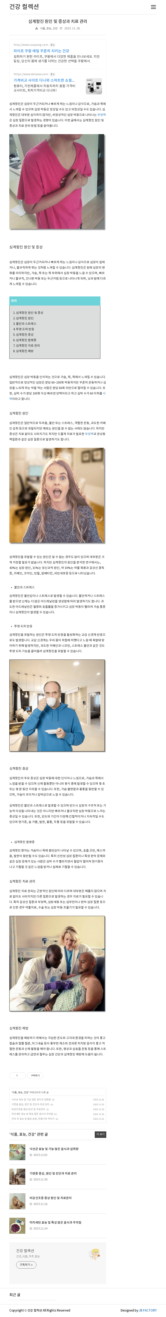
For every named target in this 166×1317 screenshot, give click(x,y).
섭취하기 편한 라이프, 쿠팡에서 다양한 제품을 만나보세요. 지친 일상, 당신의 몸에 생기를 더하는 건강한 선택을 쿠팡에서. (57, 59)
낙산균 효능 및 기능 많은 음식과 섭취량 (31, 1099)
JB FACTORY (148, 1310)
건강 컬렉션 (25, 1251)
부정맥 (101, 115)
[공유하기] (21, 1076)
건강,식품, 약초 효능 (28, 1256)
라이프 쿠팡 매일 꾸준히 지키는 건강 (41, 51)
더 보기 (100, 1134)
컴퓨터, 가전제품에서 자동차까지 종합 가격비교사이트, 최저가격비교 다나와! (44, 88)
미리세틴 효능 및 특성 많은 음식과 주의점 (32, 1114)
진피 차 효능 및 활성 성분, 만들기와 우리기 (33, 1119)
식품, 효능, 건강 (48, 28)
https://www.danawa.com (31, 74)
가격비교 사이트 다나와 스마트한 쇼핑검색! (44, 80)
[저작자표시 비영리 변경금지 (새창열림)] (48, 1075)
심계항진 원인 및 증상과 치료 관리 (57, 21)
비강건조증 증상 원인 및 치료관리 (28, 1109)
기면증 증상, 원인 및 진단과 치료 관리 (30, 1104)
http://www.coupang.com (31, 45)
